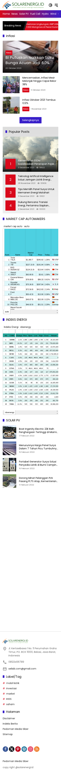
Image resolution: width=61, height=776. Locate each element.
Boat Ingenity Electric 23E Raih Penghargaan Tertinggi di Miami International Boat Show (38, 430)
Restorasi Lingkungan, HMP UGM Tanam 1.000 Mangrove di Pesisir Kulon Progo (37, 25)
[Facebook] (5, 749)
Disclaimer (9, 718)
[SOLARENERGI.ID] (24, 5)
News (9, 52)
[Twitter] (11, 749)
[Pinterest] (18, 749)
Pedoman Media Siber (15, 729)
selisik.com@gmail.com (22, 668)
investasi (11, 688)
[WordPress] (24, 749)
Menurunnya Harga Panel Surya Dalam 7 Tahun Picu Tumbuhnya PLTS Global (38, 447)
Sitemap (8, 734)
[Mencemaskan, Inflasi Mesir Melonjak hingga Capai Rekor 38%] (11, 84)
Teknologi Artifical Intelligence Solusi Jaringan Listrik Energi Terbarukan (35, 178)
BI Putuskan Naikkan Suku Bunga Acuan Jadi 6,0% (29, 60)
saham (10, 704)
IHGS (9, 699)
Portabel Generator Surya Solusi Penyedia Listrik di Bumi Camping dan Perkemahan (38, 463)
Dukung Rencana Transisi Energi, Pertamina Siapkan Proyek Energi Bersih (33, 204)
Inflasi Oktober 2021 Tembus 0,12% (39, 101)
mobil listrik (12, 683)
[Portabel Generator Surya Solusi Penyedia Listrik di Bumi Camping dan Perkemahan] (9, 464)
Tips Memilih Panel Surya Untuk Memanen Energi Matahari (36, 191)
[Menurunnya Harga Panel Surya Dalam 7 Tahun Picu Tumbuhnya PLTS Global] (9, 448)
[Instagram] (30, 749)
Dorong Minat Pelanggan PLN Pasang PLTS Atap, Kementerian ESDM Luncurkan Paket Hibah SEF (38, 479)
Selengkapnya (30, 120)
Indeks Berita (10, 723)
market (10, 693)
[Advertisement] (30, 529)
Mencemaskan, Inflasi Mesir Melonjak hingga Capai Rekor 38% (39, 81)
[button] (50, 5)
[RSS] (36, 749)
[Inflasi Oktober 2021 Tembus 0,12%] (11, 105)
